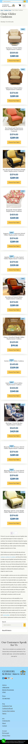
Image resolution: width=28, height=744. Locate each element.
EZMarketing (21, 742)
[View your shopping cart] (19, 5)
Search (4, 622)
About (4, 723)
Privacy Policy (6, 735)
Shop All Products (6, 630)
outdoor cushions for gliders (8, 557)
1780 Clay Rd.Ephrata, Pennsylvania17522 (8, 690)
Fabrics (4, 713)
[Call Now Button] (3, 741)
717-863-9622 (6, 698)
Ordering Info (6, 720)
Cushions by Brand (7, 708)
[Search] (25, 1)
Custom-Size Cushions (8, 711)
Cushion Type (7, 10)
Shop (2, 10)
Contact (4, 726)
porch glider (6, 615)
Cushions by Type (7, 706)
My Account (5, 733)
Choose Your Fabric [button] (14, 60)
